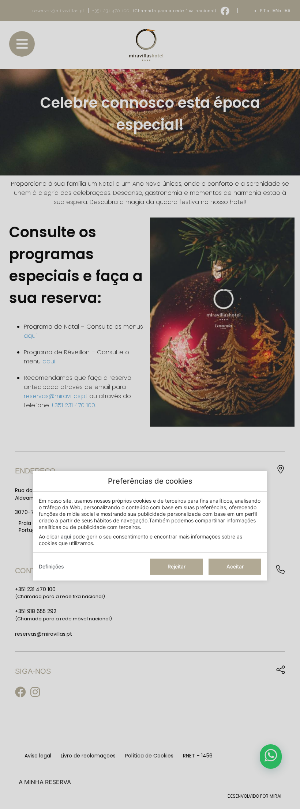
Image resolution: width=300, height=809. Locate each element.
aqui (66, 536)
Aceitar (235, 566)
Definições (51, 566)
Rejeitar (176, 566)
